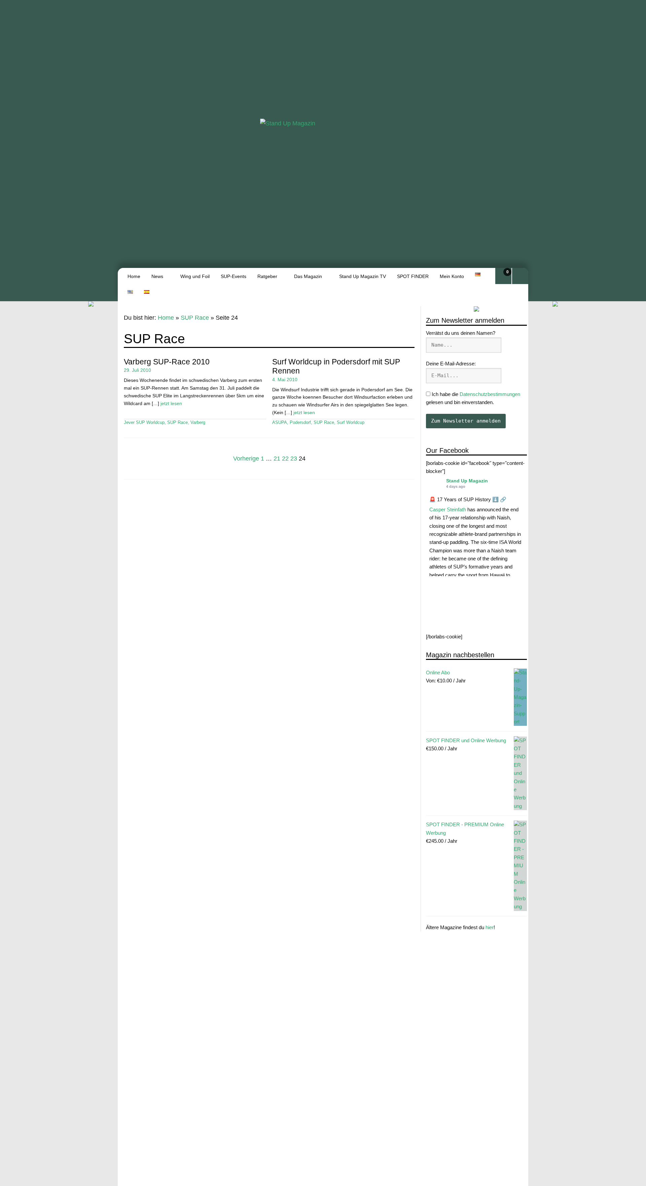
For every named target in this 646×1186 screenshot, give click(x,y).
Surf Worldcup (350, 422)
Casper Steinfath (447, 509)
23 (293, 459)
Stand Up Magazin (467, 480)
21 (277, 459)
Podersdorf (300, 422)
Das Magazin (308, 276)
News (157, 276)
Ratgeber (267, 276)
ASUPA (279, 422)
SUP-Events (233, 276)
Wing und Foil (195, 276)
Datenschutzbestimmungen (490, 394)
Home (134, 276)
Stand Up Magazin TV (362, 276)
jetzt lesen (171, 403)
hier (490, 927)
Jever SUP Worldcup (144, 422)
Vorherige (246, 459)
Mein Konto (452, 276)
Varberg (197, 422)
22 (285, 459)
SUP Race (195, 317)
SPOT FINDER (413, 276)
